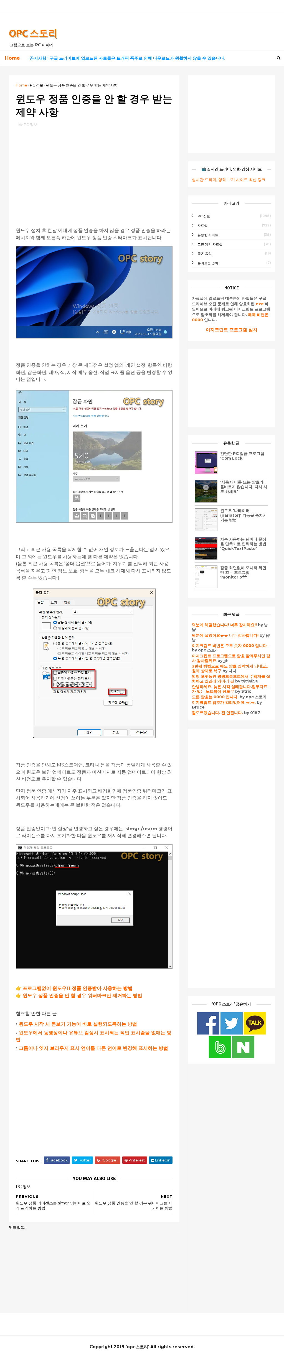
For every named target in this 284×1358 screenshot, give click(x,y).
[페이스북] (208, 1033)
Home (12, 58)
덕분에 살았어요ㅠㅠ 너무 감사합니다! (225, 635)
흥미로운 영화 (207, 263)
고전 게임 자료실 (209, 244)
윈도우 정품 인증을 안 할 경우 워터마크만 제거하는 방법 (82, 995)
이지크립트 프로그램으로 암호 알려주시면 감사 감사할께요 (231, 658)
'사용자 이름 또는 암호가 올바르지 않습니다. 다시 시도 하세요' (243, 487)
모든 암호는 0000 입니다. (215, 696)
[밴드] (220, 1056)
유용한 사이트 (207, 235)
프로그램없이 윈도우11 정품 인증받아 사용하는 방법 (78, 988)
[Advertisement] (94, 172)
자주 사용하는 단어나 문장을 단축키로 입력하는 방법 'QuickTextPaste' (243, 544)
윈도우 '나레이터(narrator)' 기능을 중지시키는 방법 (243, 515)
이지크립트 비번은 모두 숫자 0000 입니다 (229, 645)
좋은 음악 (204, 253)
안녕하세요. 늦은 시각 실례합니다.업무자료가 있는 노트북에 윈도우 (229, 689)
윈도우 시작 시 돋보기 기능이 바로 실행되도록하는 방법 (78, 1024)
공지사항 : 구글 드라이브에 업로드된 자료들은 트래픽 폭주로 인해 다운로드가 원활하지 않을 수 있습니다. (127, 58)
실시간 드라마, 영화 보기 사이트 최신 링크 (228, 179)
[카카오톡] (255, 1033)
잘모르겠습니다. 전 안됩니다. (217, 712)
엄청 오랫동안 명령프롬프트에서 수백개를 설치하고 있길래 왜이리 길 (231, 679)
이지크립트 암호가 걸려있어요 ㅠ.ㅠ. (224, 702)
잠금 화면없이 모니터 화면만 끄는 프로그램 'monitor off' (243, 572)
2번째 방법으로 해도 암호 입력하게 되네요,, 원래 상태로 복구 (230, 668)
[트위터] (232, 1033)
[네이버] (243, 1056)
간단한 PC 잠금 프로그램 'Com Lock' (242, 456)
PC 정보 (36, 85)
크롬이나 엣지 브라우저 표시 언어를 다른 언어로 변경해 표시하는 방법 (93, 1048)
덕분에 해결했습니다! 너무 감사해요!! (224, 624)
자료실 (202, 225)
